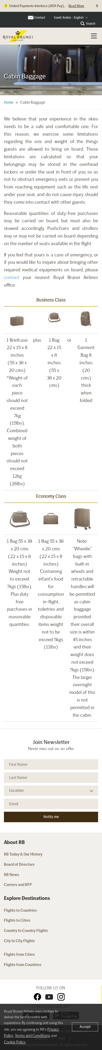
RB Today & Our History (23, 854)
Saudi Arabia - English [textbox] (69, 17)
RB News (11, 874)
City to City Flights (20, 940)
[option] (51, 69)
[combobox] (71, 17)
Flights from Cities (19, 954)
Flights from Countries (22, 964)
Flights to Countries (20, 910)
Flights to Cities (17, 920)
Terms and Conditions (32, 1035)
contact (11, 277)
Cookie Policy (15, 1042)
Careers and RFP (18, 884)
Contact (39, 17)
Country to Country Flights (26, 930)
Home (8, 102)
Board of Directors (19, 864)
